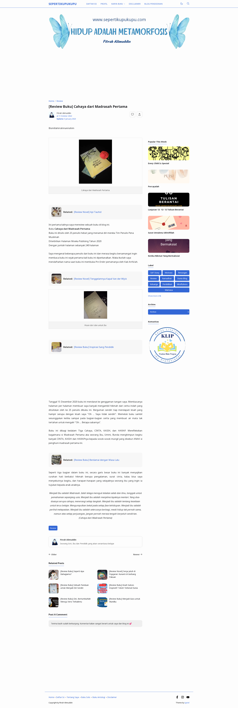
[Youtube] (187, 698)
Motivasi (168, 272)
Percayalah (153, 186)
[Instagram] (182, 698)
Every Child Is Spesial (158, 163)
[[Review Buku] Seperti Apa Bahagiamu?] (54, 579)
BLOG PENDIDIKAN (153, 3)
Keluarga (154, 284)
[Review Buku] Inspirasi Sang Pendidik (94, 347)
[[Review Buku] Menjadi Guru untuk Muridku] (102, 606)
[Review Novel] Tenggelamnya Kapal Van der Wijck (100, 278)
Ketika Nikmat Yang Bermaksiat (164, 256)
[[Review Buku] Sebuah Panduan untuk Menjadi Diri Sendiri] (54, 592)
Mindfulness (182, 284)
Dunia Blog (182, 278)
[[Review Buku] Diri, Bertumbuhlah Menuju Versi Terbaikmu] (54, 606)
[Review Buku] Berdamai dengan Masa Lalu (96, 459)
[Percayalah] (168, 182)
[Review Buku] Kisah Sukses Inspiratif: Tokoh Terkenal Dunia (123, 586)
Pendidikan (167, 284)
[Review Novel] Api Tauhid (87, 212)
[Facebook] (177, 698)
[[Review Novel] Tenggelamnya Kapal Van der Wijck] (56, 282)
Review (53, 528)
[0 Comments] (132, 114)
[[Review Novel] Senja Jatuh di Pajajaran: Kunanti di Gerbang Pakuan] (102, 579)
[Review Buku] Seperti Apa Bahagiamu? (72, 572)
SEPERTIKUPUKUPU (63, 4)
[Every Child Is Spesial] (168, 159)
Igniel (187, 703)
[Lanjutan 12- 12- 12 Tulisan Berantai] (168, 205)
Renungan (182, 272)
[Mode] (181, 4)
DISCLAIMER (134, 3)
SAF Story (154, 272)
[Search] (188, 4)
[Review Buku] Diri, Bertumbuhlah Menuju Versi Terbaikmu (75, 600)
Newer (136, 554)
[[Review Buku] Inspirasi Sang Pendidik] (56, 351)
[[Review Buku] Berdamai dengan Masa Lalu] (56, 463)
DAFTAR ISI (91, 3)
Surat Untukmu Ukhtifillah (161, 232)
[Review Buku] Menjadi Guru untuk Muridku (124, 600)
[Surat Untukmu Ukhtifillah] (168, 229)
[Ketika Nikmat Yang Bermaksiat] (168, 252)
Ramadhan (167, 278)
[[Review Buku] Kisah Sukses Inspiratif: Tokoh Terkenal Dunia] (102, 592)
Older (54, 554)
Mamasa (169, 290)
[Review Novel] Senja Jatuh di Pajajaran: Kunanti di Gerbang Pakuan (122, 574)
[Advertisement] (119, 74)
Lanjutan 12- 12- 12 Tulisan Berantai (166, 209)
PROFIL (104, 3)
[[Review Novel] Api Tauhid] (56, 216)
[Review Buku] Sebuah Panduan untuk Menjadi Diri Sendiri (74, 586)
